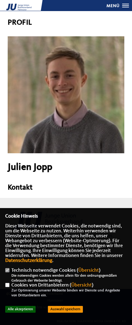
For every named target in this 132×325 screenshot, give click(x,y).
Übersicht (88, 270)
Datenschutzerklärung (28, 260)
